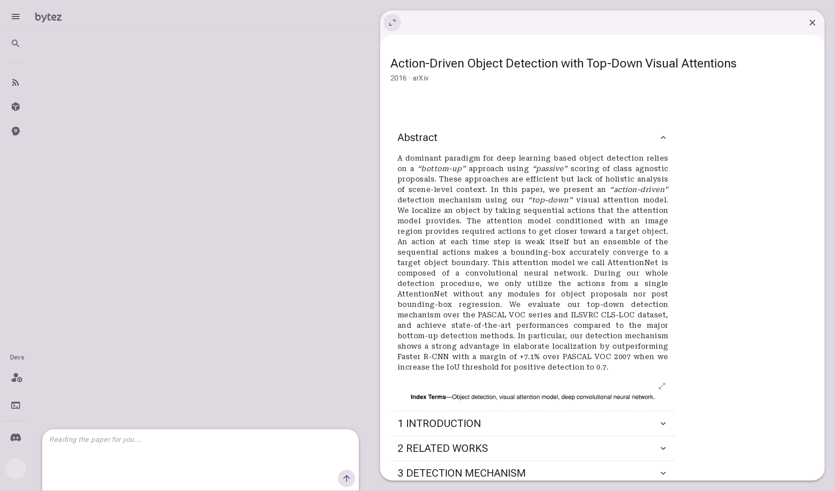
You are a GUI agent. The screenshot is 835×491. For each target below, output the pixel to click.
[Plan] (15, 377)
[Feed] (15, 82)
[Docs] (15, 405)
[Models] (15, 106)
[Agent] (15, 131)
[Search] (15, 43)
